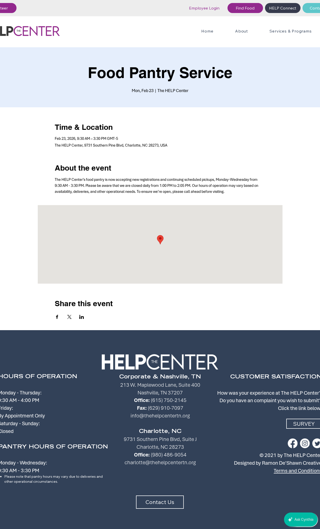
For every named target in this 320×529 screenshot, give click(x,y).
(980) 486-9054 (168, 454)
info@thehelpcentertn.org (160, 415)
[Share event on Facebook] (57, 317)
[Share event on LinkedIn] (81, 317)
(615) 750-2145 (168, 400)
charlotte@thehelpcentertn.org (160, 462)
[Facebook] (293, 443)
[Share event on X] (69, 317)
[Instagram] (305, 443)
